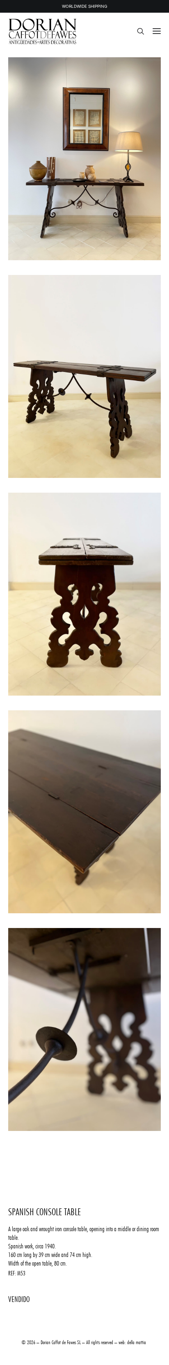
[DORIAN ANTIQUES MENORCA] (42, 31)
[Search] (137, 31)
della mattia (136, 1342)
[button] (156, 31)
